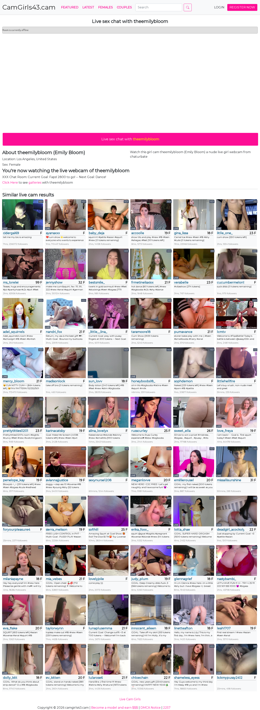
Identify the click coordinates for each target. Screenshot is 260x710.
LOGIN (219, 7)
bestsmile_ (97, 282)
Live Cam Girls (130, 699)
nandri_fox (54, 332)
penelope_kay (14, 480)
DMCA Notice (150, 707)
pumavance (183, 332)
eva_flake (10, 628)
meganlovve (140, 480)
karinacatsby (55, 431)
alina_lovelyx (98, 431)
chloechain (139, 677)
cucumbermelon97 (230, 282)
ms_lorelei (10, 282)
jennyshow (54, 282)
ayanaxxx (53, 233)
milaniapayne (13, 579)
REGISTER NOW (242, 7)
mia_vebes (54, 579)
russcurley (139, 431)
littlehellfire (226, 381)
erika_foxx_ (139, 529)
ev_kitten (53, 677)
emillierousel (184, 480)
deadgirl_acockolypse (230, 529)
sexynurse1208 (100, 480)
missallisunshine (229, 480)
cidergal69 (11, 233)
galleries (35, 182)
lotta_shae (182, 529)
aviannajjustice (57, 480)
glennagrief (183, 579)
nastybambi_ (226, 579)
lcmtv (221, 332)
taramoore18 (141, 332)
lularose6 (96, 677)
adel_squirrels (13, 332)
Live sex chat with (130, 139)
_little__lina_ (98, 332)
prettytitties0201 (15, 431)
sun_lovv (95, 381)
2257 (167, 707)
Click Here (10, 182)
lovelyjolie (96, 579)
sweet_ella (182, 431)
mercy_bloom (13, 381)
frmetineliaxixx (142, 282)
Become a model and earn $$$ (114, 707)
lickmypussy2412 (229, 677)
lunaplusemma (100, 628)
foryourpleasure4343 (16, 529)
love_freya (225, 431)
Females (105, 7)
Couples (124, 7)
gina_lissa (181, 233)
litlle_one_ (225, 233)
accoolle (137, 233)
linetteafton (183, 628)
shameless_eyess (186, 677)
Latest (88, 7)
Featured (69, 7)
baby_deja (96, 233)
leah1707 (224, 628)
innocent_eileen (143, 628)
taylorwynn (54, 628)
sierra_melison (56, 529)
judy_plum (139, 579)
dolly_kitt (10, 677)
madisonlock (55, 381)
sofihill (93, 529)
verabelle (181, 282)
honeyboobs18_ (143, 381)
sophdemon (183, 381)
